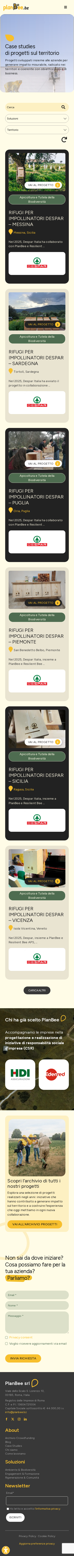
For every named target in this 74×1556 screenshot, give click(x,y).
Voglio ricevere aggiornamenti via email (38, 1343)
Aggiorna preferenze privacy (37, 1543)
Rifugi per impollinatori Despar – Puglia (36, 496)
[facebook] (6, 1419)
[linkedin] (25, 1419)
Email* (10, 1493)
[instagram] (19, 1419)
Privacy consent (21, 1337)
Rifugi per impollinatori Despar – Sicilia (36, 775)
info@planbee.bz (16, 1412)
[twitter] (12, 1419)
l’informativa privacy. (48, 1508)
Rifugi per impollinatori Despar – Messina (36, 218)
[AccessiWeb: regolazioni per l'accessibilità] (6, 1550)
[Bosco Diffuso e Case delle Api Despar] (37, 263)
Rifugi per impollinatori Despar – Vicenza (36, 914)
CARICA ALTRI (37, 990)
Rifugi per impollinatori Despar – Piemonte (36, 636)
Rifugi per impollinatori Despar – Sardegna (36, 357)
